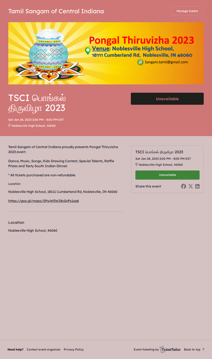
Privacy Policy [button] (74, 349)
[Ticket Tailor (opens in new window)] (170, 349)
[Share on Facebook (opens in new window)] (183, 186)
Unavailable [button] (167, 98)
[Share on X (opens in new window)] (190, 186)
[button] (44, 349)
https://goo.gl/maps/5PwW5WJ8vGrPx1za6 (43, 201)
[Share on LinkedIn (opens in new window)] (197, 186)
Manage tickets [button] (187, 11)
